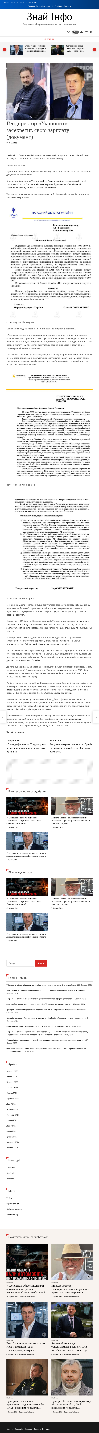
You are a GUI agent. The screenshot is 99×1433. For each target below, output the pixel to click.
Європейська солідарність (20, 187)
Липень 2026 (11, 1077)
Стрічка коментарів (14, 1209)
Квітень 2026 (11, 1093)
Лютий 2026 (11, 1104)
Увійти (9, 1198)
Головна (31, 6)
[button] (4, 49)
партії (78, 184)
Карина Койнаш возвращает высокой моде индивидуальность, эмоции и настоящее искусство (46, 1040)
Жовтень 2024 (12, 1148)
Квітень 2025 (11, 1120)
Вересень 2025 (12, 1115)
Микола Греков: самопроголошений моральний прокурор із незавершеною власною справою (70, 820)
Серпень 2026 (12, 1071)
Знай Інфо (49, 16)
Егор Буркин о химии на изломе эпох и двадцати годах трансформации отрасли (35, 50)
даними (60, 670)
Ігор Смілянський (52, 181)
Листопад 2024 (12, 1142)
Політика (58, 6)
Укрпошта (39, 335)
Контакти (67, 6)
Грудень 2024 (12, 1137)
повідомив (39, 184)
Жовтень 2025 (12, 1109)
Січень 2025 (11, 1131)
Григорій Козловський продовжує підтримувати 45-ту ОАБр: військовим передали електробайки (46, 1018)
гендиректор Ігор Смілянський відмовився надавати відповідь (37, 644)
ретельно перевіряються (68, 719)
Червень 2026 (12, 1082)
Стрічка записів (12, 1204)
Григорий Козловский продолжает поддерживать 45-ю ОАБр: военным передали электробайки (46, 1010)
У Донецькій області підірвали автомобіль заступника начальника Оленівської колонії (23, 820)
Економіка (40, 6)
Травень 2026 (12, 1088)
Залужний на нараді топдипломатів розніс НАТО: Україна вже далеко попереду (75, 50)
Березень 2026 (12, 1098)
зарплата (54, 608)
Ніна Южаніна (41, 683)
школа (57, 692)
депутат (59, 184)
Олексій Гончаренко (46, 187)
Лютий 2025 (11, 1126)
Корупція (49, 6)
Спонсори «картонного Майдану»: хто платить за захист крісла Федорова (37, 1026)
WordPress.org (12, 1215)
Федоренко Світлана (27, 1297)
